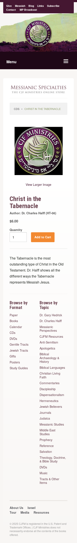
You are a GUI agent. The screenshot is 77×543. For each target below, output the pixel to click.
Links (40, 6)
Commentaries (49, 383)
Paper (14, 315)
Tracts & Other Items (49, 481)
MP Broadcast (28, 10)
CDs (16, 109)
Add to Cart (42, 237)
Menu (11, 61)
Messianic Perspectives (48, 329)
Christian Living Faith (50, 375)
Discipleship (48, 389)
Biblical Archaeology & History (49, 358)
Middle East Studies (47, 432)
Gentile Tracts (19, 344)
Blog (31, 6)
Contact (11, 10)
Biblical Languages (52, 368)
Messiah (20, 6)
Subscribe (53, 6)
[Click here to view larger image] (39, 150)
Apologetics (47, 348)
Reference (47, 446)
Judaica (45, 418)
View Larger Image (38, 184)
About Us (16, 508)
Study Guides (19, 368)
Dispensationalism (52, 395)
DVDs (13, 339)
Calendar (16, 327)
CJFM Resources (51, 337)
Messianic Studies (52, 424)
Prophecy (46, 440)
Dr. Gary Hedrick (51, 315)
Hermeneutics (49, 401)
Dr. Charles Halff (51, 321)
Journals (45, 413)
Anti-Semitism (49, 342)
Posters (15, 362)
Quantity (16, 229)
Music (43, 473)
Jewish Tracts (19, 350)
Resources (41, 512)
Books (14, 321)
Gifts (13, 356)
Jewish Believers (51, 407)
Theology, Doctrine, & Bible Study (53, 459)
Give (9, 6)
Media (25, 512)
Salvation (46, 452)
